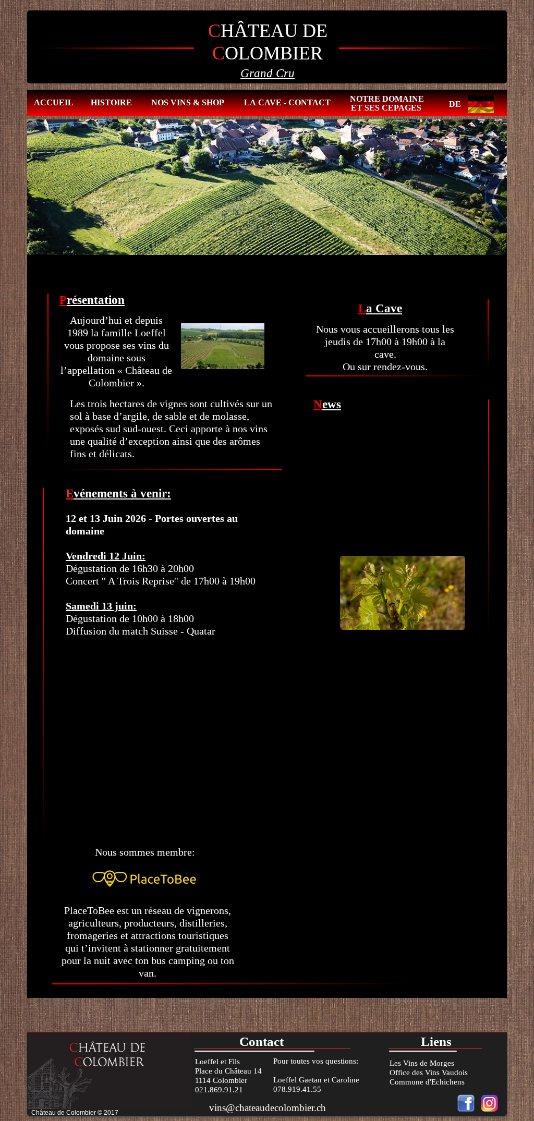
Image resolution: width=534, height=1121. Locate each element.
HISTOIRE (111, 102)
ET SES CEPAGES (386, 107)
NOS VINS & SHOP (187, 102)
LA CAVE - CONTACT (287, 102)
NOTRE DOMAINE (387, 98)
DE (455, 104)
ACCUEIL (54, 102)
